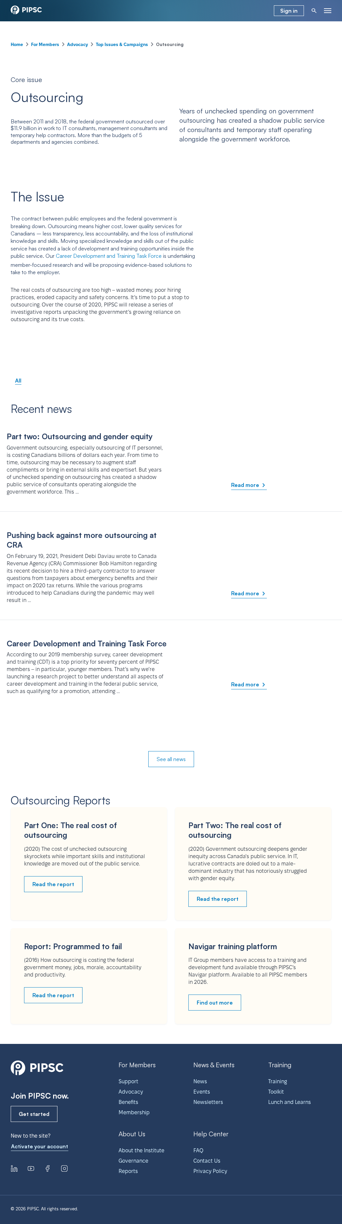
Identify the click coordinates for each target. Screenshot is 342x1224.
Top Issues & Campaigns (122, 44)
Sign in (289, 10)
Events (201, 1092)
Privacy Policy (210, 1171)
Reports (128, 1171)
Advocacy (77, 44)
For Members (45, 44)
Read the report (53, 884)
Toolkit (276, 1092)
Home (17, 44)
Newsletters (208, 1102)
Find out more (215, 1002)
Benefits (128, 1102)
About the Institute (141, 1150)
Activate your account (39, 1146)
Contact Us (206, 1161)
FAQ (198, 1150)
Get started (34, 1114)
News (200, 1081)
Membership (134, 1112)
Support (128, 1081)
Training (277, 1081)
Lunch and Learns (289, 1102)
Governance (133, 1161)
